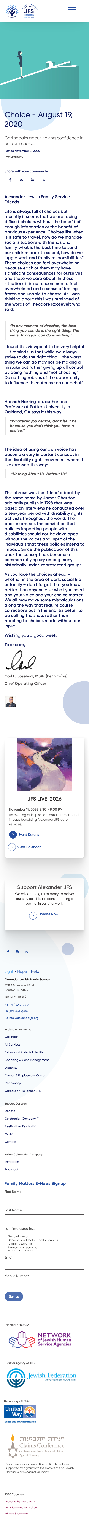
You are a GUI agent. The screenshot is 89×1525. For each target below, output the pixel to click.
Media (9, 1134)
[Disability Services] (44, 1244)
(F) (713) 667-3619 (16, 1011)
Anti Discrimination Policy (21, 1507)
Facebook (12, 1169)
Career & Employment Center (25, 1075)
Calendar (11, 1036)
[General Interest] (44, 1236)
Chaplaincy (13, 1083)
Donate (10, 1111)
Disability (11, 1067)
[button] (72, 11)
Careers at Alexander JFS (23, 1091)
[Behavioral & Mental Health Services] (44, 1240)
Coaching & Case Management (27, 1060)
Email (9, 1257)
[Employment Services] (44, 1247)
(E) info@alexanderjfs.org (22, 1018)
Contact (10, 1141)
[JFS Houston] (22, 11)
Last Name (13, 1210)
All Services (12, 1044)
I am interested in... (20, 1229)
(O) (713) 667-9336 (17, 1005)
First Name (13, 1192)
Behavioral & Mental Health (24, 1052)
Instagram (12, 1161)
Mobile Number (17, 1276)
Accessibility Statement (20, 1501)
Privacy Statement (17, 1513)
